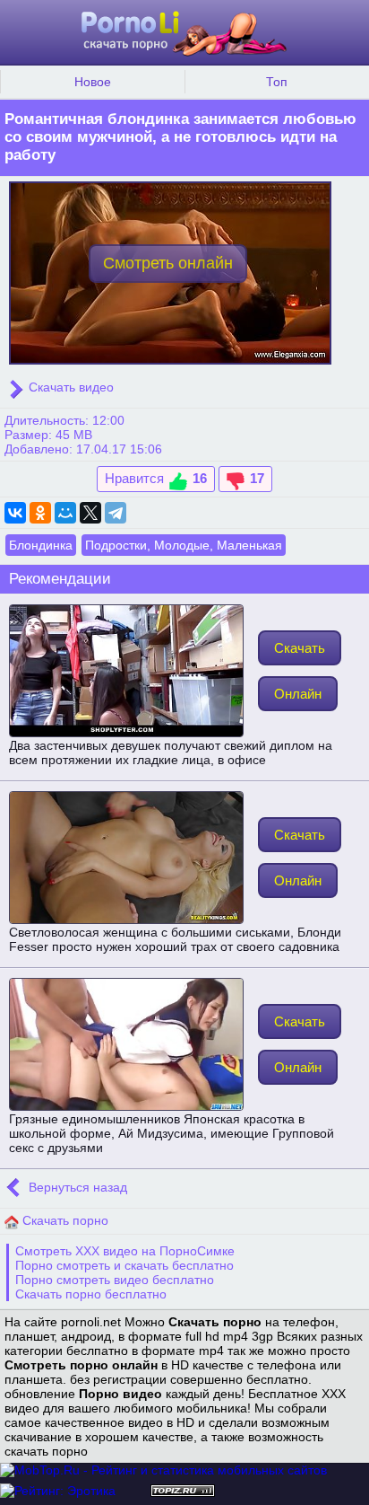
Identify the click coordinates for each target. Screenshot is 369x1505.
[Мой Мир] (65, 513)
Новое (92, 82)
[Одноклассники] (40, 513)
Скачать (299, 648)
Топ (276, 82)
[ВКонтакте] (15, 513)
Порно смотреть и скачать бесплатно (124, 1265)
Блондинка (41, 545)
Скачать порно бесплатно (91, 1294)
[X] (90, 513)
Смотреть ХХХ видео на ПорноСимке (125, 1251)
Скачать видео (69, 387)
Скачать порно (63, 1220)
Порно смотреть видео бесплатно (114, 1279)
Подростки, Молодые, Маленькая (183, 545)
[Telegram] (115, 513)
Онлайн (298, 693)
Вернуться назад (76, 1187)
